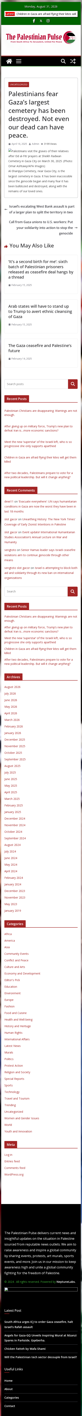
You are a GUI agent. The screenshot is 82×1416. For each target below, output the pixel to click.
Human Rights (13, 1033)
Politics (9, 1059)
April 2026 (10, 713)
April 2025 (10, 792)
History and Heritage (17, 1026)
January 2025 (12, 812)
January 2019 (12, 910)
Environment (12, 993)
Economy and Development (22, 973)
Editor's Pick (12, 980)
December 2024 (14, 818)
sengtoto (10, 550)
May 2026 (10, 706)
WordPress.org (13, 1174)
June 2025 (10, 779)
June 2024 (10, 858)
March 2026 (12, 720)
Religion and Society (17, 1072)
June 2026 (10, 700)
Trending (10, 1105)
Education (10, 986)
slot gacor (10, 519)
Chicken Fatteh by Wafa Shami (25, 1349)
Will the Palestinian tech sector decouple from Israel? (40, 1357)
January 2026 (12, 733)
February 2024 (13, 878)
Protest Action (13, 1065)
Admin (35, 144)
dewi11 (9, 501)
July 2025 (10, 772)
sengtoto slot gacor (17, 568)
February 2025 (13, 805)
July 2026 (10, 693)
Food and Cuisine (15, 1013)
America (9, 940)
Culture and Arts (14, 967)
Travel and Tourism (16, 1098)
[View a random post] (73, 61)
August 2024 (12, 845)
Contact (9, 1406)
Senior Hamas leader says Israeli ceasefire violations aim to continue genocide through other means (39, 555)
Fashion (9, 1006)
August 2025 (12, 766)
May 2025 (10, 785)
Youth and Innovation (18, 1131)
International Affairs (17, 1039)
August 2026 (12, 687)
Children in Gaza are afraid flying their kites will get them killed (46, 16)
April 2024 (10, 871)
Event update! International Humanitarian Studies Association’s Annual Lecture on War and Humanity (39, 537)
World (8, 1125)
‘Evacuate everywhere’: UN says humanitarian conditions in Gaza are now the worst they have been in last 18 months (40, 506)
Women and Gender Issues (21, 1118)
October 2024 (13, 832)
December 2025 (14, 739)
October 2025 (13, 753)
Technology (12, 1092)
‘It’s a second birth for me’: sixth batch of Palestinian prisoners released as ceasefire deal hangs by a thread (40, 269)
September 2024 (15, 838)
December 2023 (14, 891)
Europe (9, 1000)
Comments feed (14, 1168)
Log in (8, 1155)
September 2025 (15, 759)
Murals (8, 1052)
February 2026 (13, 726)
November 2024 (14, 825)
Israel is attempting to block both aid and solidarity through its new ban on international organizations (40, 573)
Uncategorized (18, 84)
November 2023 (14, 897)
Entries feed (12, 1161)
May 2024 (10, 864)
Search (73, 384)
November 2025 (14, 746)
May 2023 (10, 904)
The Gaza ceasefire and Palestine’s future (40, 348)
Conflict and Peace (16, 960)
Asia (7, 947)
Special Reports (14, 1079)
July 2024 (10, 851)
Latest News (12, 1046)
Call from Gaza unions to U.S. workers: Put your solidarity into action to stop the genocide (41, 228)
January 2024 (12, 884)
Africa (8, 934)
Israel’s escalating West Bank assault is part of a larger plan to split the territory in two (41, 209)
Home (8, 1380)
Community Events (16, 954)
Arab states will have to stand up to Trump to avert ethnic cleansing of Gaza (40, 311)
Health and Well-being (18, 1019)
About (8, 1389)
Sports (8, 1085)
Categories (11, 1397)
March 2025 (12, 799)
